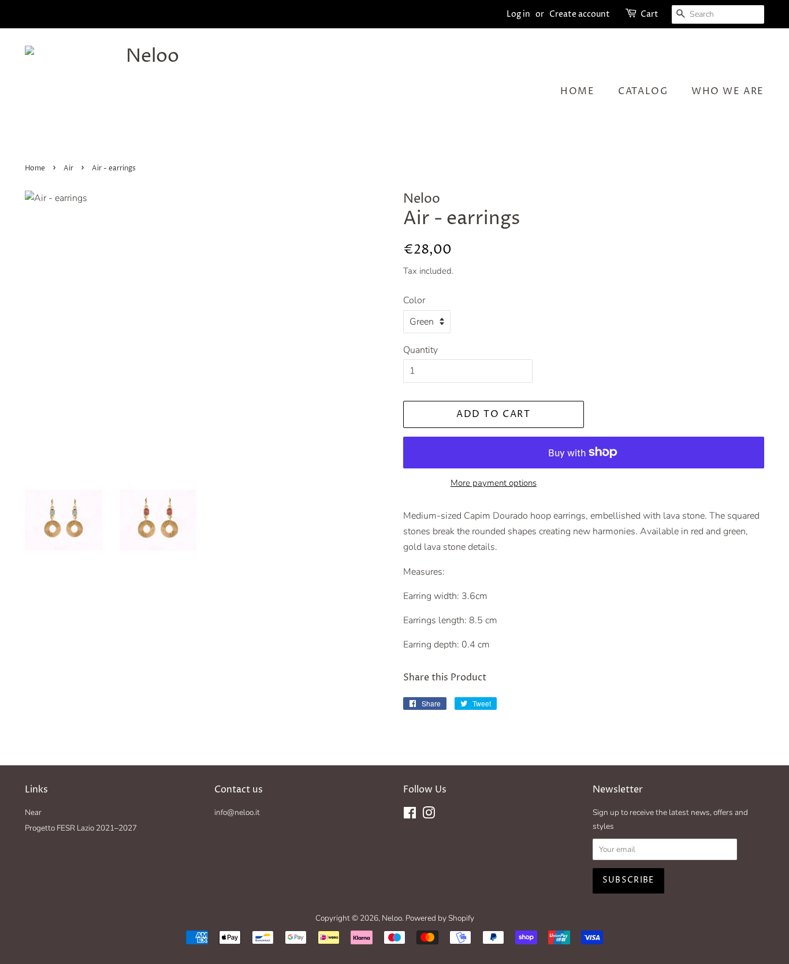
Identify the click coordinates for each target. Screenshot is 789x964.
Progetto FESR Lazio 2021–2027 (81, 827)
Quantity (420, 350)
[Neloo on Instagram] (428, 815)
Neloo (392, 918)
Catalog (643, 91)
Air (68, 168)
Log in (518, 14)
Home (577, 91)
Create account (579, 14)
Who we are (727, 91)
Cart (649, 14)
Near (33, 812)
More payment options (494, 483)
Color (414, 300)
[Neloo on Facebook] (409, 815)
